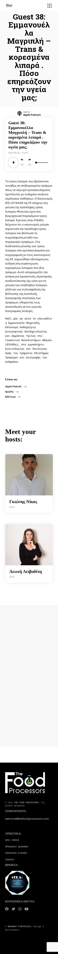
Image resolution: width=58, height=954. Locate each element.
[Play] (13, 162)
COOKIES (9, 860)
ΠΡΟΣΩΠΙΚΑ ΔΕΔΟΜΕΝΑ (16, 847)
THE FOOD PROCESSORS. (27, 802)
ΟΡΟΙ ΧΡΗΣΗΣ (12, 840)
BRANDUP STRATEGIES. (20, 926)
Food (25, 152)
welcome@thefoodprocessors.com (27, 818)
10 (21, 164)
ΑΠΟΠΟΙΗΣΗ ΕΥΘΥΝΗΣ (16, 853)
